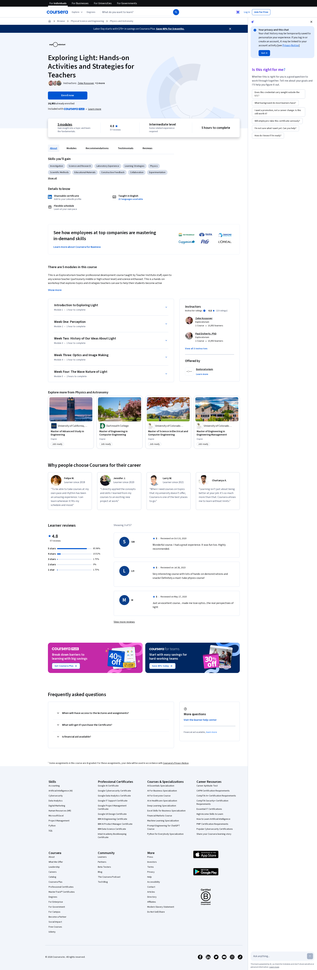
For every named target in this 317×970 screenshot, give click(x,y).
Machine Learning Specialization (163, 820)
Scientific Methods (59, 172)
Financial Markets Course (159, 815)
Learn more (94, 109)
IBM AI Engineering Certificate (112, 819)
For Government (57, 907)
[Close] (230, 29)
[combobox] (133, 12)
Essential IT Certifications (209, 809)
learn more (211, 732)
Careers (53, 872)
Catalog (52, 877)
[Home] (50, 21)
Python (52, 825)
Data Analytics (56, 800)
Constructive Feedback (112, 172)
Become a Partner (57, 917)
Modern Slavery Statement (160, 907)
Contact (151, 887)
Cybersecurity (56, 795)
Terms (150, 867)
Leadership (54, 867)
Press (150, 857)
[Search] (176, 12)
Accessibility (153, 882)
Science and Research (80, 166)
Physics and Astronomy (121, 21)
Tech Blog (103, 882)
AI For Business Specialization (162, 790)
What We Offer (56, 862)
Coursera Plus (55, 882)
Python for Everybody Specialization (165, 834)
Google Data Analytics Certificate (114, 795)
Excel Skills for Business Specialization (166, 810)
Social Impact (55, 922)
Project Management (59, 820)
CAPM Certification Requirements (213, 790)
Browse (61, 21)
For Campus (54, 912)
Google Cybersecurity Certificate (114, 790)
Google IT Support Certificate (112, 800)
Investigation (56, 166)
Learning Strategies (134, 166)
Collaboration (136, 172)
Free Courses (55, 927)
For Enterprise (56, 902)
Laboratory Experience (108, 166)
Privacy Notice (290, 45)
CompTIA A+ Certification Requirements (216, 795)
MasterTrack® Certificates (62, 892)
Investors (152, 862)
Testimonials (125, 148)
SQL (51, 830)
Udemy (52, 932)
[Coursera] (57, 12)
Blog (100, 872)
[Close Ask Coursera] (238, 12)
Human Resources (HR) (60, 810)
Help (149, 877)
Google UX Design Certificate (112, 814)
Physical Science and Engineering (87, 21)
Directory (152, 897)
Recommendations (97, 148)
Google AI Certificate (108, 785)
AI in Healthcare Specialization (162, 800)
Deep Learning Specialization (161, 805)
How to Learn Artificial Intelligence (213, 819)
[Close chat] (311, 22)
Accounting (54, 785)
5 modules (65, 124)
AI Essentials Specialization (160, 785)
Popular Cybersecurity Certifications (215, 829)
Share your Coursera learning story (214, 834)
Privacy (151, 872)
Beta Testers (104, 867)
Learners (102, 857)
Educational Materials (85, 172)
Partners (102, 862)
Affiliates (151, 902)
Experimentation (157, 172)
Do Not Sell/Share (156, 912)
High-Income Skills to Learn (210, 814)
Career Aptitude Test (207, 785)
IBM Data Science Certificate (112, 829)
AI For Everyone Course (159, 795)
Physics (154, 166)
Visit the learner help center (200, 720)
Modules (71, 148)
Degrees (53, 897)
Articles (151, 892)
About (53, 148)
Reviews (147, 148)
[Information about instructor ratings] (204, 310)
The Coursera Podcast (109, 877)
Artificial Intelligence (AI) (61, 790)
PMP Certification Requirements (212, 824)
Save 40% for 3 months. (170, 29)
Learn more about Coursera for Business (77, 247)
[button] (91, 12)
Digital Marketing (57, 805)
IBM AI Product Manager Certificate (115, 824)
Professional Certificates (61, 887)
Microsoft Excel (56, 815)
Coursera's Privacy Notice (176, 763)
